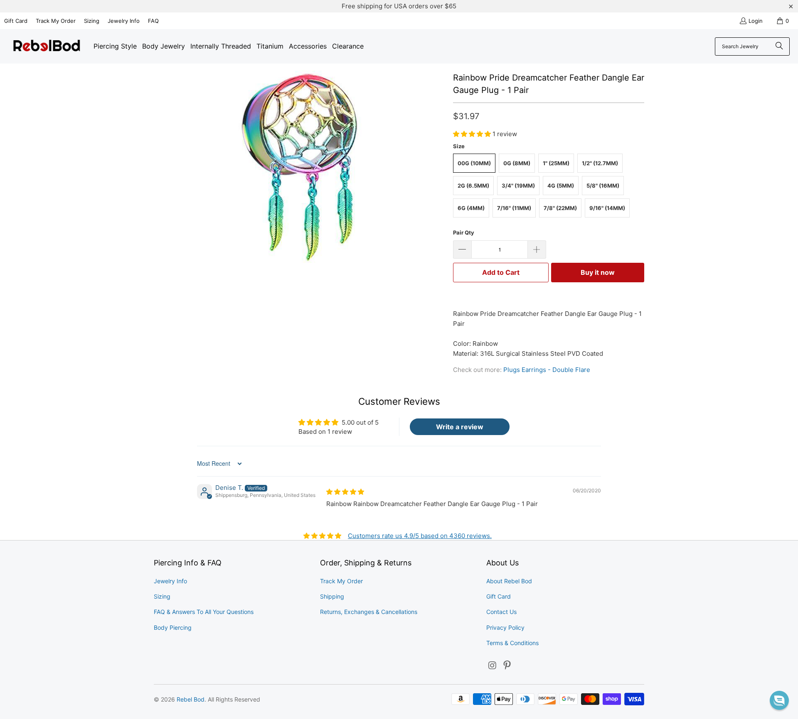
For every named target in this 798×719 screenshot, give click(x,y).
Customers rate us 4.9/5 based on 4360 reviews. (420, 536)
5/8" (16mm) (602, 185)
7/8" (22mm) (560, 208)
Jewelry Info (124, 20)
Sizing (91, 20)
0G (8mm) (516, 163)
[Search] (779, 46)
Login (756, 20)
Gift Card (15, 20)
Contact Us (501, 611)
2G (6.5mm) (473, 185)
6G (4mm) (471, 208)
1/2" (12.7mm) (600, 163)
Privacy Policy (505, 627)
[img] (345, 492)
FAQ (153, 20)
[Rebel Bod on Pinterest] (507, 665)
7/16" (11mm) (514, 208)
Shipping (332, 596)
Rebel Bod (190, 699)
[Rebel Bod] (46, 46)
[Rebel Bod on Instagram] (492, 665)
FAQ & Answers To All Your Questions (204, 611)
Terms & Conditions (512, 642)
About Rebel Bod (509, 580)
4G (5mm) (560, 185)
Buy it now (598, 272)
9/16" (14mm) (607, 208)
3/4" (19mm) (518, 185)
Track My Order (56, 20)
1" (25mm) (556, 163)
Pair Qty (463, 232)
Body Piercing (173, 627)
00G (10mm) (474, 163)
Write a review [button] (459, 427)
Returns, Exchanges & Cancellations (368, 611)
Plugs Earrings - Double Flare (546, 370)
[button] (473, 134)
